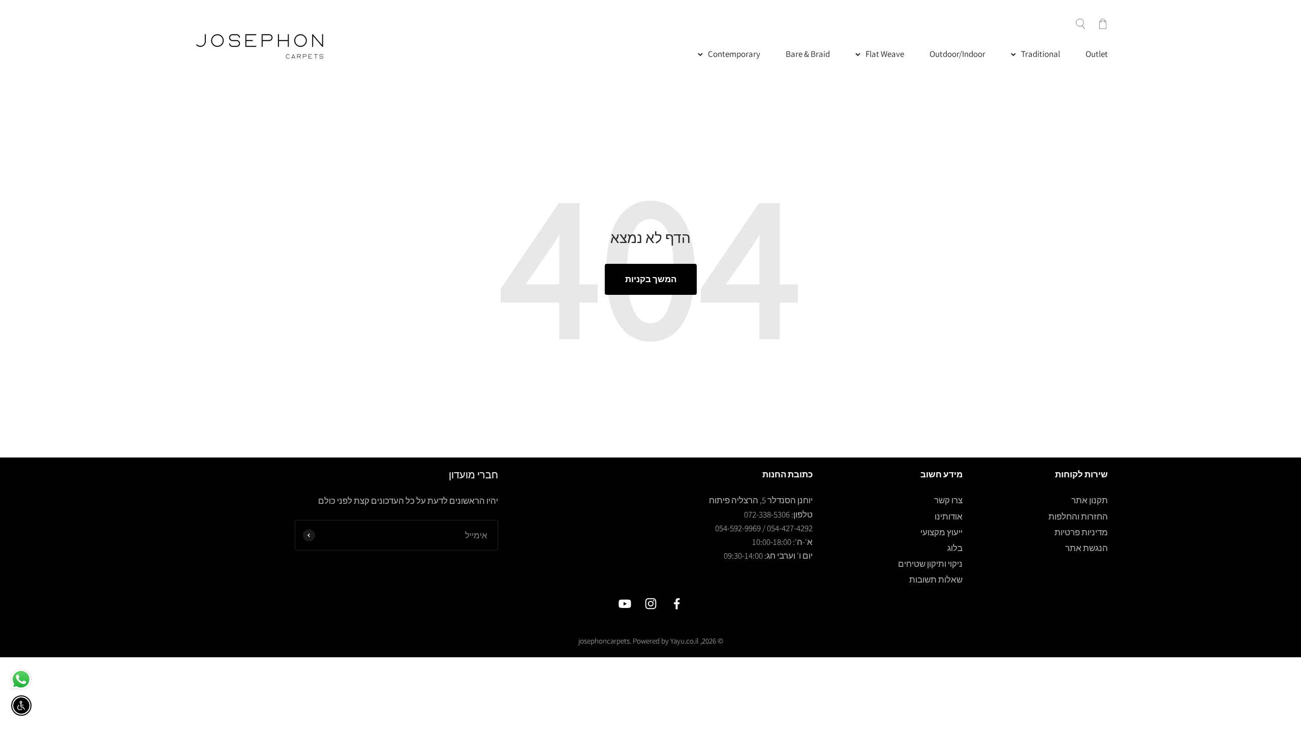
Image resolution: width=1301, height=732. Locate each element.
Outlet (1097, 53)
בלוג (955, 548)
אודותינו (949, 516)
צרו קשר (948, 500)
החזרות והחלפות (1078, 516)
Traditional (1040, 53)
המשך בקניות (650, 279)
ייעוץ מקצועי (941, 532)
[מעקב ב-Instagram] (651, 604)
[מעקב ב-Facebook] (677, 604)
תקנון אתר (1089, 500)
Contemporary (734, 53)
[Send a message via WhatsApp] (21, 679)
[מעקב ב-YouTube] (625, 604)
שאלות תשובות (936, 579)
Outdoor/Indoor (957, 53)
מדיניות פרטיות (1081, 532)
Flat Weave (884, 53)
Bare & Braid (808, 53)
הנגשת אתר (1086, 548)
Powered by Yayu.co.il (666, 641)
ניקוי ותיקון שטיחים (930, 563)
